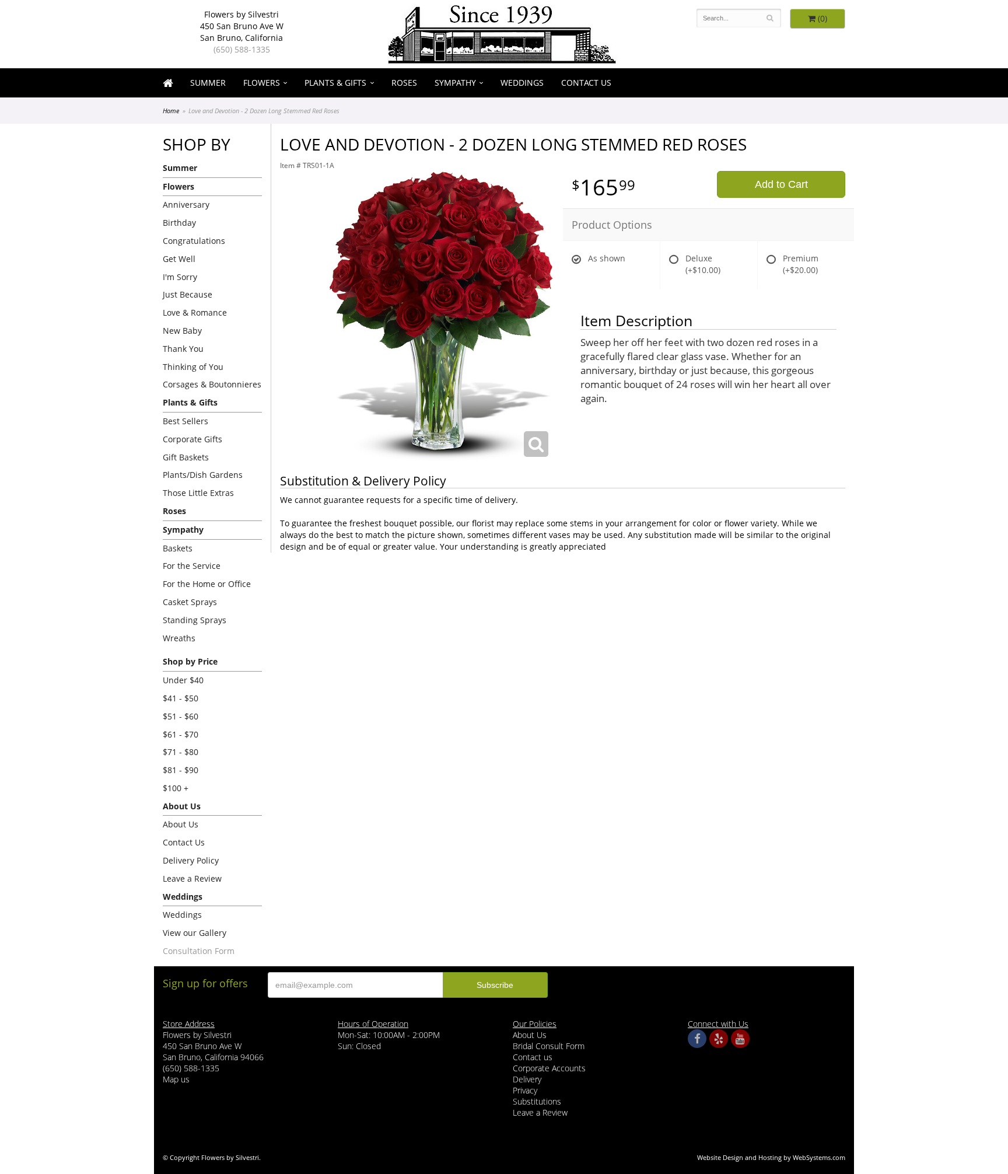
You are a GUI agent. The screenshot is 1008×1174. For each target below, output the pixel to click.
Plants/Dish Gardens (203, 474)
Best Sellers (185, 421)
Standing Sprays (194, 620)
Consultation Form (199, 950)
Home (171, 110)
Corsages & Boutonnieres (212, 384)
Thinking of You (193, 366)
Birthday (179, 222)
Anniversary (186, 204)
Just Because (187, 294)
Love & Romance (195, 312)
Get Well (179, 258)
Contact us (532, 1057)
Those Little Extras (198, 492)
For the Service (191, 565)
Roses (404, 82)
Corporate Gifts (192, 439)
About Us (180, 824)
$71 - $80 (180, 751)
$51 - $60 (180, 716)
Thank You (183, 348)
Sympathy (455, 82)
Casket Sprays (190, 601)
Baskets (177, 548)
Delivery (527, 1079)
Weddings (522, 82)
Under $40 (183, 680)
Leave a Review (192, 878)
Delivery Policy (191, 860)
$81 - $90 (180, 769)
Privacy (525, 1090)
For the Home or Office (207, 583)
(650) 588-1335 (242, 49)
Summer (208, 82)
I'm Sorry (180, 276)
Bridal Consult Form (548, 1045)
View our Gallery (194, 932)
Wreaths (179, 638)
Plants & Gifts (335, 82)
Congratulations (194, 240)
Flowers (261, 82)
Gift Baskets (186, 457)
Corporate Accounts (549, 1068)
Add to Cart (781, 184)
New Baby (182, 330)
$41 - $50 (180, 698)
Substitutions (537, 1101)
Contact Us (586, 82)
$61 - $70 (180, 734)
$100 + (175, 788)
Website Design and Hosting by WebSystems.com (771, 1157)
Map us (176, 1079)
